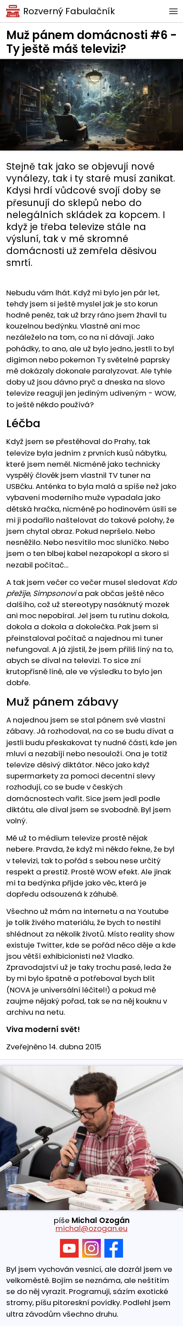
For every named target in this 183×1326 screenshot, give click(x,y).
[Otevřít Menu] (173, 11)
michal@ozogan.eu (91, 1228)
